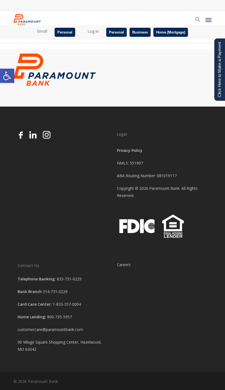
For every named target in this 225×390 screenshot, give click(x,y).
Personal (64, 32)
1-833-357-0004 (67, 304)
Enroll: (42, 31)
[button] (7, 76)
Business (140, 32)
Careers (124, 264)
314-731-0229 (55, 291)
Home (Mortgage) (170, 32)
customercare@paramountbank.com (50, 329)
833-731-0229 (69, 279)
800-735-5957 (59, 316)
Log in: (93, 31)
